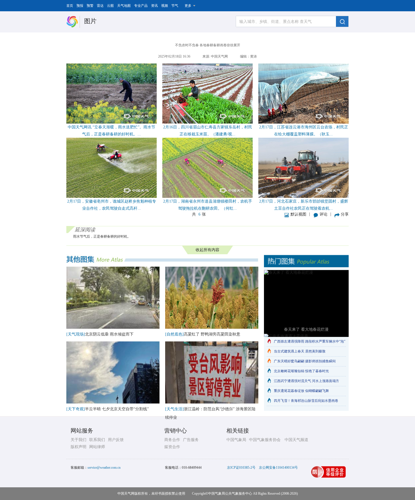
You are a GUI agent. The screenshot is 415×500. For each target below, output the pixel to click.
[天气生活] (174, 409)
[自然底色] (174, 334)
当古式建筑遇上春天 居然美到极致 (300, 351)
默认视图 (298, 214)
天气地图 (124, 6)
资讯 (154, 6)
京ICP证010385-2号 (241, 468)
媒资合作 (172, 447)
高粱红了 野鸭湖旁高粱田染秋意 (212, 334)
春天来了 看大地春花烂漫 (306, 329)
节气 (174, 6)
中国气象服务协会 (265, 440)
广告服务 (191, 440)
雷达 (100, 6)
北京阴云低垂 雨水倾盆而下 (109, 334)
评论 (323, 214)
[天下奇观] (75, 409)
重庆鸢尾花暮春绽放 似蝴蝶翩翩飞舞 (301, 391)
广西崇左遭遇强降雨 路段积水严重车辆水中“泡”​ (309, 341)
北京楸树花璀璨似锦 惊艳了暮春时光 (301, 371)
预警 (90, 6)
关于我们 (78, 440)
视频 (164, 6)
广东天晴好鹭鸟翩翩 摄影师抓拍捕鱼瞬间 (305, 361)
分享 (345, 214)
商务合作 (172, 440)
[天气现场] (75, 334)
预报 (80, 6)
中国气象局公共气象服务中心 (230, 493)
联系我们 (97, 440)
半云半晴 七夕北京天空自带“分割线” (117, 409)
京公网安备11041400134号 (278, 468)
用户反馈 (116, 440)
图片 (90, 21)
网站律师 (97, 447)
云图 (110, 6)
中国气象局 (236, 440)
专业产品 (141, 6)
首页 (69, 6)
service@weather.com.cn (104, 468)
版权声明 (78, 447)
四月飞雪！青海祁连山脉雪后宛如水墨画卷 (306, 401)
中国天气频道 (296, 440)
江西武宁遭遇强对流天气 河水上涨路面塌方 (306, 381)
